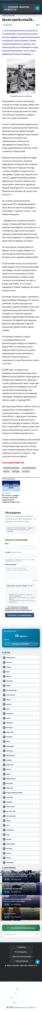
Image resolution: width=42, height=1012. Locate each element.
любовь (9, 760)
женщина (9, 713)
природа (9, 802)
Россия (8, 662)
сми (7, 825)
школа (8, 858)
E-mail (13, 552)
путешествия (11, 816)
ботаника (9, 681)
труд (8, 834)
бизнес (8, 676)
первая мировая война (14, 793)
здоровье (9, 723)
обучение (9, 783)
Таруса (8, 667)
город (8, 699)
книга (8, 741)
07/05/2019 (7, 25)
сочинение (10, 830)
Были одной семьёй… (18, 20)
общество (9, 788)
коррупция (10, 746)
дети (8, 709)
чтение (8, 853)
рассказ (26, 471)
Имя (7, 543)
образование (11, 779)
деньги (8, 704)
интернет (9, 727)
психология (10, 806)
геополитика (10, 695)
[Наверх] (37, 962)
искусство (10, 732)
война (8, 685)
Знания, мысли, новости (17, 8)
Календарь (22, 952)
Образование (8, 16)
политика (9, 797)
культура (9, 751)
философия (10, 844)
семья (8, 821)
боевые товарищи (11, 468)
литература (10, 755)
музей (8, 769)
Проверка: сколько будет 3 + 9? (20, 586)
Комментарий (11, 564)
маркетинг (10, 765)
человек (9, 848)
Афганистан (10, 657)
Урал (8, 672)
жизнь (6, 471)
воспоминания (28, 468)
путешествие (11, 811)
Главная (22, 947)
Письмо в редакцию (22, 956)
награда (15, 471)
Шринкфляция (22, 961)
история (9, 737)
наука (8, 774)
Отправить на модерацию (20, 615)
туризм (8, 839)
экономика (10, 862)
